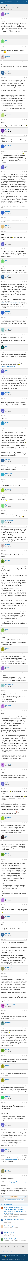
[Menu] (2, 1)
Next (20, 1197)
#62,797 (25, 1102)
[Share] (22, 19)
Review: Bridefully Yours (11, 1239)
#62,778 (25, 635)
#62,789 (25, 922)
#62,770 (25, 428)
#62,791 (25, 973)
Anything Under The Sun (14, 1234)
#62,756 (25, 135)
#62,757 (25, 151)
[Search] (26, 1)
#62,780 (25, 673)
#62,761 (25, 248)
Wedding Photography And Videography (18, 1214)
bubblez (4, 9)
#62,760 (25, 231)
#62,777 (25, 566)
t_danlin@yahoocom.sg (10, 1159)
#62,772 (25, 479)
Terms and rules (11, 1255)
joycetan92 (6, 1227)
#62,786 (25, 842)
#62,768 (25, 398)
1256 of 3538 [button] (14, 1197)
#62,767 (25, 376)
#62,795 (25, 1071)
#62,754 (25, 77)
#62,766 (25, 352)
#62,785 (25, 823)
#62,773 (25, 495)
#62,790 (25, 939)
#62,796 (25, 1085)
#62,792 (25, 1010)
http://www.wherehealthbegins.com (10, 302)
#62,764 (25, 317)
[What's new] (23, 1)
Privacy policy (19, 1255)
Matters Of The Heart (16, 1221)
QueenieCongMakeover (11, 1226)
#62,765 (25, 334)
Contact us (3, 1255)
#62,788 (25, 904)
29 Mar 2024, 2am (9, 1232)
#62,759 (25, 217)
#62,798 (25, 1129)
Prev (8, 1197)
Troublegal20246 (7, 1221)
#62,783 (25, 769)
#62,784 (25, 788)
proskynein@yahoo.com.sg (8, 366)
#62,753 (25, 62)
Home (2, 1256)
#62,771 (25, 465)
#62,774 (25, 510)
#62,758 (25, 171)
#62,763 (25, 281)
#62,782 (25, 711)
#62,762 (25, 266)
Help (24, 1255)
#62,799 (25, 1155)
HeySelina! (6, 1234)
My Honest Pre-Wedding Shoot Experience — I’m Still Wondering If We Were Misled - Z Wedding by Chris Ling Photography (15, 1210)
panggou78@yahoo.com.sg (18, 1182)
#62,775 (25, 526)
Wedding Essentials (13, 1227)
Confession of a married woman (14, 1219)
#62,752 (25, 46)
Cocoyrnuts (6, 1214)
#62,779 (25, 654)
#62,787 (25, 859)
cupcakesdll (6, 1240)
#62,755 (25, 119)
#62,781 (25, 690)
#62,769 (25, 415)
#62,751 (25, 19)
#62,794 (25, 1055)
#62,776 (25, 550)
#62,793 (25, 1028)
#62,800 (25, 1175)
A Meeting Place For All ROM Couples (18, 1240)
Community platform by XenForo (13, 1259)
